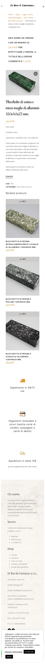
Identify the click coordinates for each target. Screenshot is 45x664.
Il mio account (16, 561)
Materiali (14, 536)
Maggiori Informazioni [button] (13, 652)
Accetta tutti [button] (29, 652)
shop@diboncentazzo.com (23, 599)
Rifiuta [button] (9, 657)
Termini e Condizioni (19, 564)
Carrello (14, 555)
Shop (18, 14)
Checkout (14, 558)
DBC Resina (28, 17)
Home (10, 14)
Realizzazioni (16, 539)
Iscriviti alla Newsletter (20, 567)
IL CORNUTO (16, 542)
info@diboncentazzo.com (22, 590)
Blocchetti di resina (15, 21)
